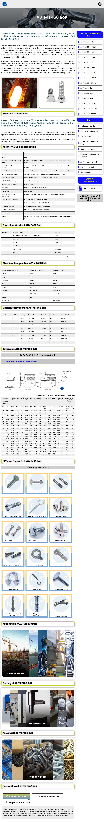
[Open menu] (100, 4)
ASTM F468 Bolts (57, 52)
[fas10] (4, 4)
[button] (38, 361)
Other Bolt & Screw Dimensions (21, 361)
